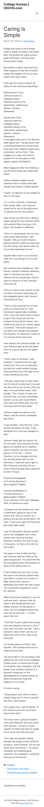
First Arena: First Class (18, 768)
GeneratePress (26, 803)
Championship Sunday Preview (22, 772)
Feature (10, 765)
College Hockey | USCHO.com (16, 6)
